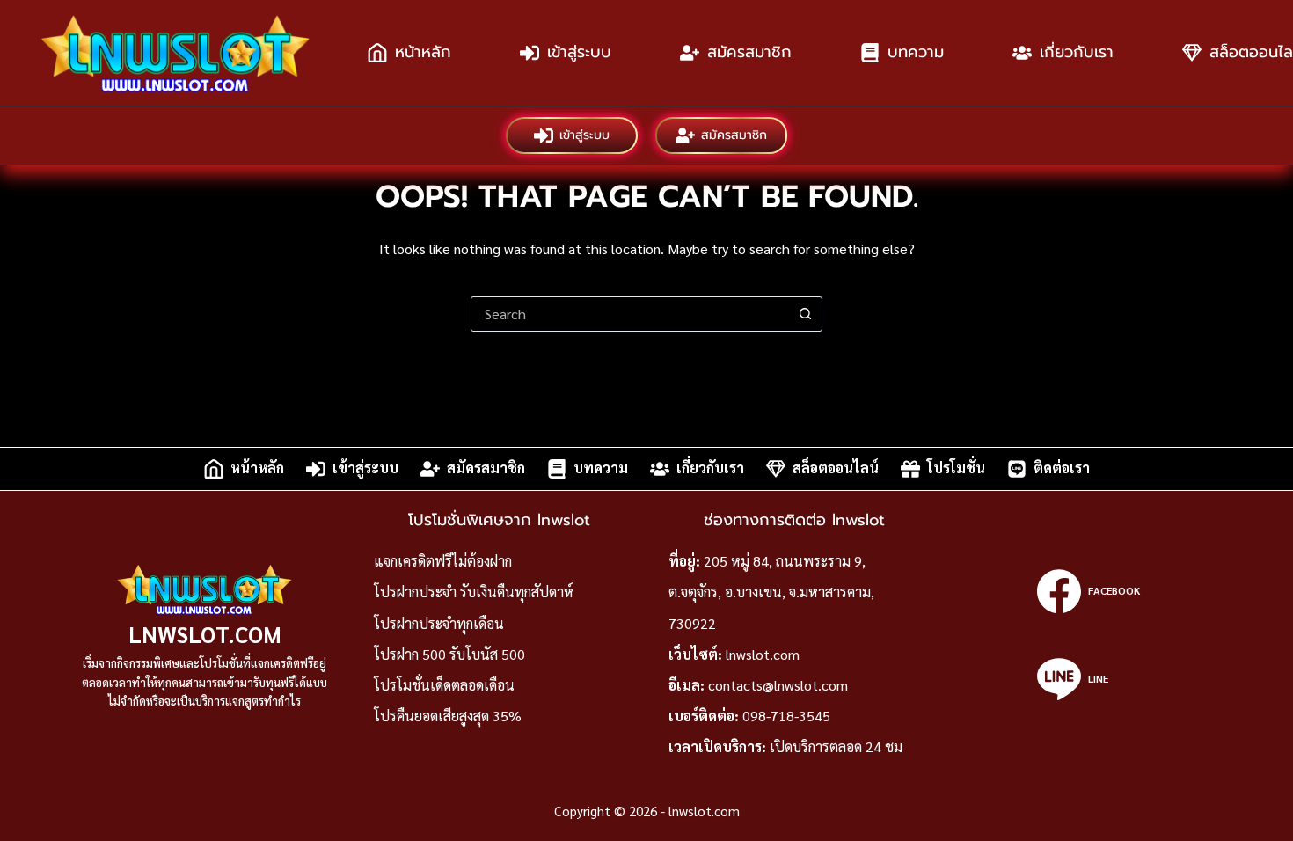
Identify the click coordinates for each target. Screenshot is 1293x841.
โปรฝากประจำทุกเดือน (439, 623)
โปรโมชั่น (956, 468)
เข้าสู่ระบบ (579, 52)
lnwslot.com (204, 633)
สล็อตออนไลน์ (836, 468)
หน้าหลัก (423, 52)
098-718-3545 (786, 715)
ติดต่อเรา (1062, 468)
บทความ (916, 52)
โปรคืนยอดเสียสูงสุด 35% (448, 715)
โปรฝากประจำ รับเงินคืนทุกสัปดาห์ (473, 591)
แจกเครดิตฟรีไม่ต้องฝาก (443, 561)
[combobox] (629, 314)
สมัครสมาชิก (749, 52)
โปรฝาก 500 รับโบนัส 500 (449, 654)
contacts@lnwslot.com (778, 685)
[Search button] (805, 314)
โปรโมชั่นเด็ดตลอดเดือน (444, 685)
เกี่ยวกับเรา (1077, 52)
